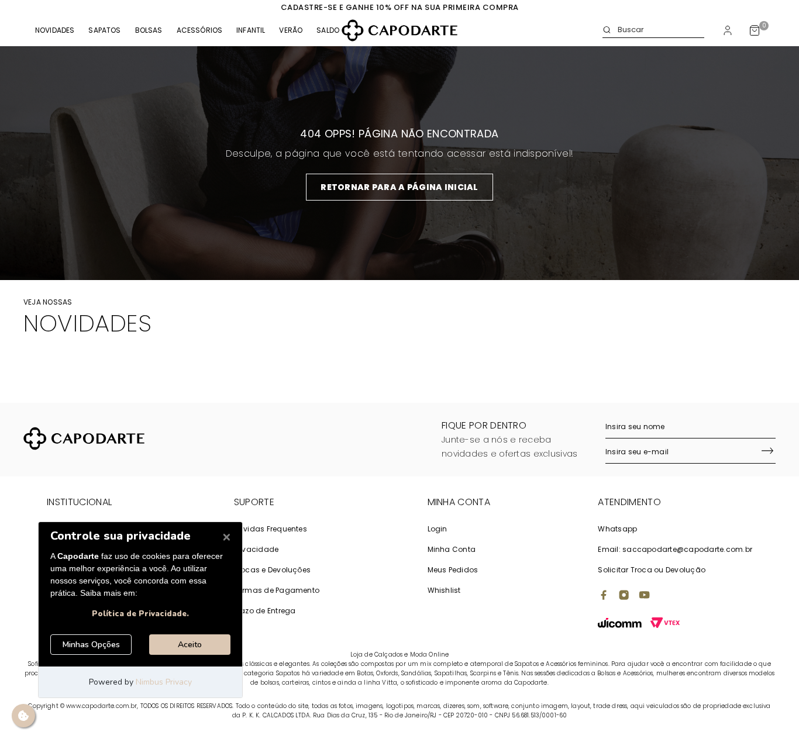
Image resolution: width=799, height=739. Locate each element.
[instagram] (624, 596)
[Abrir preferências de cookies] (23, 715)
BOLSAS (149, 30)
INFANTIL (250, 30)
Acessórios (200, 30)
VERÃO (290, 30)
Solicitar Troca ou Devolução (651, 570)
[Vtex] (665, 624)
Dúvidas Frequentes (270, 529)
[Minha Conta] (727, 30)
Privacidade (256, 549)
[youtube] (644, 596)
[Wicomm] (620, 624)
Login (437, 529)
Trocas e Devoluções (272, 570)
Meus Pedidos (453, 570)
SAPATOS (104, 30)
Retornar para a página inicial (399, 187)
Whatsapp (617, 529)
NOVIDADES (54, 30)
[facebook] (603, 596)
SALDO (327, 30)
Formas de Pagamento (277, 590)
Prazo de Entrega (265, 611)
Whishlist (444, 590)
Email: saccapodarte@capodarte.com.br (675, 549)
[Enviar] (767, 452)
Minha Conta (452, 549)
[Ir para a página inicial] (399, 30)
